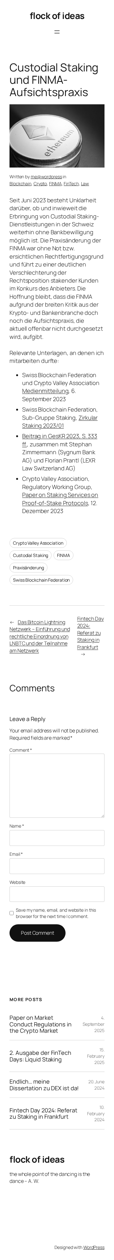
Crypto (40, 183)
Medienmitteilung (45, 391)
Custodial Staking (30, 555)
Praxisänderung (28, 568)
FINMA (55, 183)
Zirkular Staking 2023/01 (60, 421)
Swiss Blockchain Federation (41, 580)
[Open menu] (57, 32)
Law (85, 183)
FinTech (71, 183)
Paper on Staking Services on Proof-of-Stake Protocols (60, 498)
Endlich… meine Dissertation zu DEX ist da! (44, 1084)
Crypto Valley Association (38, 543)
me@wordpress (46, 177)
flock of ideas (57, 15)
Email (16, 854)
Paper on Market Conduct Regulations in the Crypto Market (41, 1024)
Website (17, 882)
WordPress (93, 1247)
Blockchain (20, 183)
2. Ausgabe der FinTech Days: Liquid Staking (40, 1055)
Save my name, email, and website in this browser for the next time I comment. (56, 913)
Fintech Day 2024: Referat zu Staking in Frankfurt (90, 633)
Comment (21, 750)
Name (17, 826)
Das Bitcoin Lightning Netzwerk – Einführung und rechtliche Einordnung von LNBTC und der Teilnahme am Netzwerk (40, 636)
